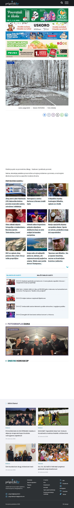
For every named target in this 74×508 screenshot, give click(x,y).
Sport (28, 487)
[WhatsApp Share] (62, 115)
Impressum (46, 485)
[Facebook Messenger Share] (44, 115)
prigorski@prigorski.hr (14, 494)
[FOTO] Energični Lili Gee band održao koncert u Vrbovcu (35, 315)
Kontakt (45, 487)
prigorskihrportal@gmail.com (16, 496)
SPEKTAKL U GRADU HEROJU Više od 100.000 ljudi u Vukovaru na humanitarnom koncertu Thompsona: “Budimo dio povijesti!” (41, 290)
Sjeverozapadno (31, 482)
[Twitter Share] (57, 115)
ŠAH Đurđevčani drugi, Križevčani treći (19, 467)
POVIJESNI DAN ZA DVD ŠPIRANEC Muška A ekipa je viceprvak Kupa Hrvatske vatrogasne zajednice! (20, 433)
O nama (45, 480)
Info (44, 482)
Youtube (65, 491)
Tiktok (64, 494)
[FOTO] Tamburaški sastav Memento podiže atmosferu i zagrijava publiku (40, 306)
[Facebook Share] (49, 115)
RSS (64, 480)
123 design (65, 504)
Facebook (65, 483)
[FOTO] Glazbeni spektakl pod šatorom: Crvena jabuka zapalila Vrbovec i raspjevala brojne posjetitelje (40, 282)
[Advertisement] (37, 130)
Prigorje (10, 63)
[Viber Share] (53, 115)
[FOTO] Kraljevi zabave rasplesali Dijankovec (31, 298)
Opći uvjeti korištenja (49, 490)
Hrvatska (29, 480)
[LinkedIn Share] (66, 115)
